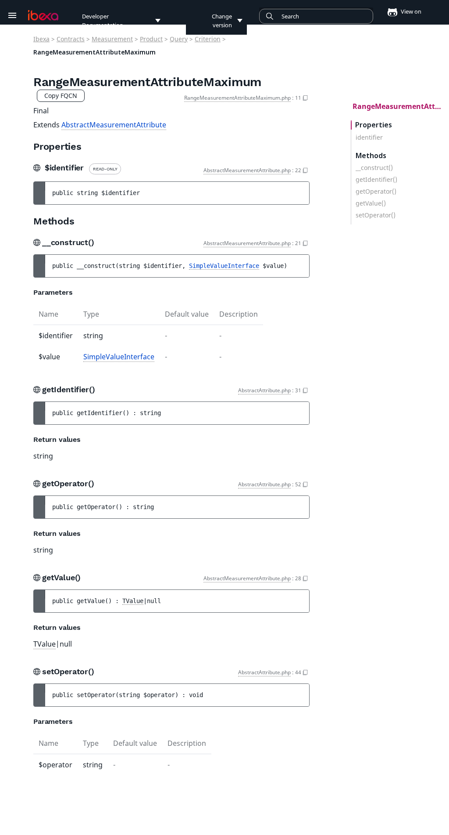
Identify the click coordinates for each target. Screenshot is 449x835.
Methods (371, 155)
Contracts (71, 39)
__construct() (374, 168)
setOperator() (376, 215)
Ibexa (41, 39)
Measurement (112, 39)
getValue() (371, 203)
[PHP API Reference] (43, 15)
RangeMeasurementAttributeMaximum (401, 106)
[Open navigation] (12, 15)
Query (179, 39)
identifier (369, 137)
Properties (373, 125)
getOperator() (376, 191)
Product (151, 39)
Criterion (208, 39)
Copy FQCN (60, 95)
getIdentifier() (376, 180)
